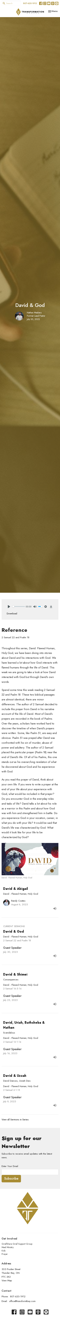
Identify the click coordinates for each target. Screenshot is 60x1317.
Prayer (5, 1254)
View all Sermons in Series (15, 1119)
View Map (7, 1280)
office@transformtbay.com (22, 1301)
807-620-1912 (30, 3)
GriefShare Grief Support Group (17, 1243)
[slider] (18, 606)
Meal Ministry (8, 1247)
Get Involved (9, 1238)
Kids (3, 1250)
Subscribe (11, 1178)
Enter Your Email (10, 1166)
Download (12, 613)
